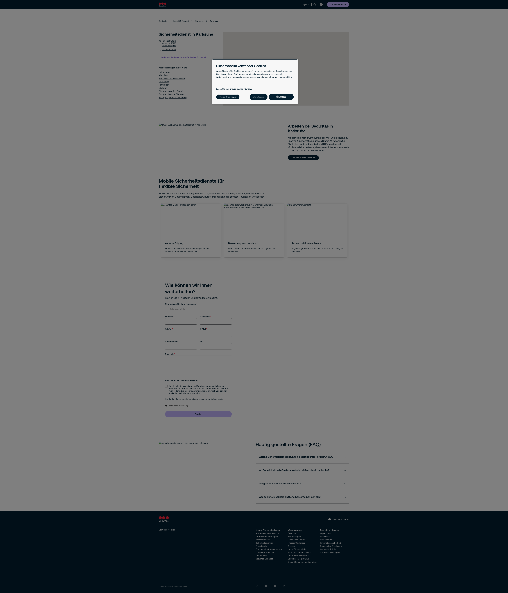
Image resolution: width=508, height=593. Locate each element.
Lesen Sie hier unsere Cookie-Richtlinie (234, 89)
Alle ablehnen (258, 97)
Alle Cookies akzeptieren (281, 96)
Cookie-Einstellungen (227, 97)
